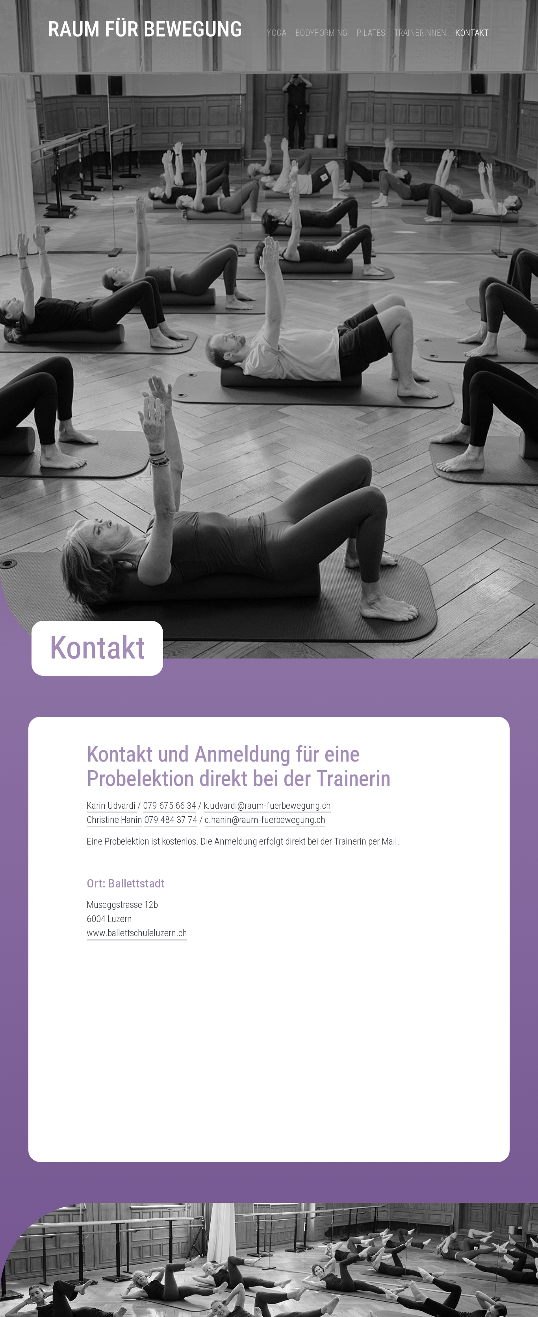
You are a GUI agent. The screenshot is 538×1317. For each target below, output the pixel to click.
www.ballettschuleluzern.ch (137, 933)
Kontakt (472, 33)
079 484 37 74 (170, 819)
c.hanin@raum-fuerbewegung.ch (265, 819)
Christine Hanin (114, 819)
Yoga (276, 33)
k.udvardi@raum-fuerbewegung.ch (267, 805)
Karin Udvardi (112, 805)
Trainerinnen (420, 33)
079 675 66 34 (169, 805)
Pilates (370, 33)
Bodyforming (321, 33)
